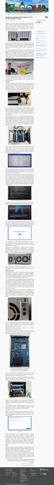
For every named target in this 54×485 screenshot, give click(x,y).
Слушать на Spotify (23, 476)
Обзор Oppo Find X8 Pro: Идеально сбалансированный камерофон (41, 57)
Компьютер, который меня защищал (40, 38)
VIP (6, 14)
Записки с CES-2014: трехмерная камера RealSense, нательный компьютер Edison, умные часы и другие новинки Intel (41, 54)
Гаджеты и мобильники (11, 14)
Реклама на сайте (38, 25)
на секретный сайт (16, 116)
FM (44, 14)
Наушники (34, 14)
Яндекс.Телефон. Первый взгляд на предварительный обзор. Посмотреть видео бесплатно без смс (42, 45)
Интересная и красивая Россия (41, 36)
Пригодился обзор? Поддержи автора (27, 463)
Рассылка (14, 472)
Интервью (38, 14)
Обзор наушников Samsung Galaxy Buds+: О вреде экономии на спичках (41, 51)
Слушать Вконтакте (23, 478)
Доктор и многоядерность (40, 40)
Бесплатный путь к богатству (41, 48)
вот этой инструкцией (28, 170)
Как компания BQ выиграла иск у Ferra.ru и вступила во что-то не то (41, 34)
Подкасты (22, 469)
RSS (13, 476)
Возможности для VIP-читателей (28, 465)
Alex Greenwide (33, 473)
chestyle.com (33, 474)
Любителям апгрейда (19, 14)
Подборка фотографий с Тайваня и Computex (41, 42)
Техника (42, 14)
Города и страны (26, 14)
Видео (31, 14)
